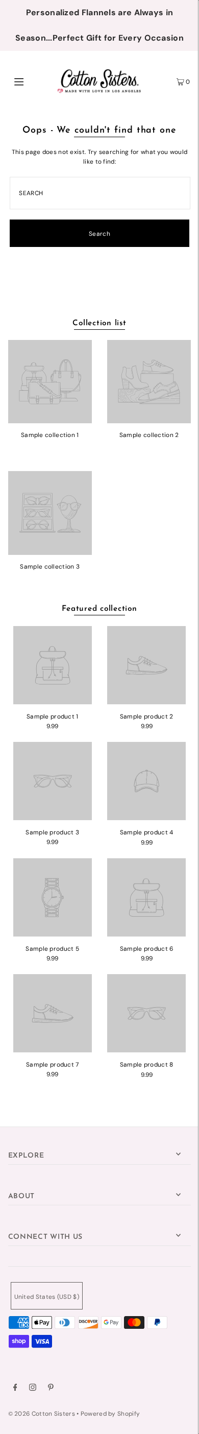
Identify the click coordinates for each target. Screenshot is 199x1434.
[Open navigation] (31, 81)
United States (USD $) (46, 1297)
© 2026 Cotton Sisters (41, 1414)
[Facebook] (15, 1389)
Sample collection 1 (50, 435)
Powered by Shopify (110, 1414)
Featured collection (99, 609)
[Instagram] (32, 1389)
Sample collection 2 (149, 435)
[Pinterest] (51, 1389)
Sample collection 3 (50, 567)
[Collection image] (50, 420)
